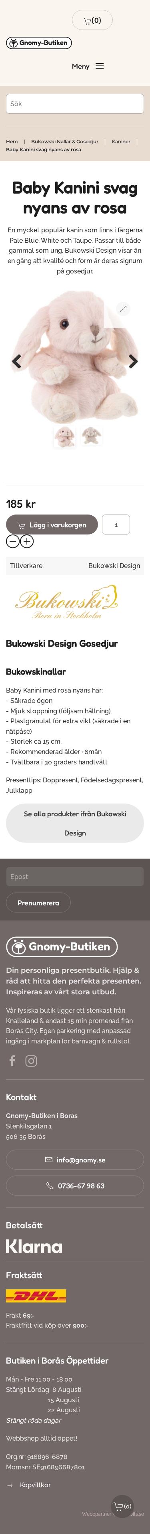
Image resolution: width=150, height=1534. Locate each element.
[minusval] (13, 541)
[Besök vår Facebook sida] (12, 1060)
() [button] (128, 1506)
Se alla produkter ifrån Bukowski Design (75, 823)
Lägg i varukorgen (58, 524)
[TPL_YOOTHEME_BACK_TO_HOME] (39, 43)
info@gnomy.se (81, 1159)
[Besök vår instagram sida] (31, 1060)
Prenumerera (38, 902)
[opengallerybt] (123, 309)
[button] (92, 20)
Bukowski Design (114, 566)
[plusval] (27, 541)
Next (130, 359)
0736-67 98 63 (81, 1185)
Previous (20, 359)
